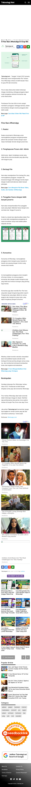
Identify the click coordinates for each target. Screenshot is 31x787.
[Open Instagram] (17, 779)
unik (8, 716)
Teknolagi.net (20, 783)
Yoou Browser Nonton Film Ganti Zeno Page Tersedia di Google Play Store (8, 612)
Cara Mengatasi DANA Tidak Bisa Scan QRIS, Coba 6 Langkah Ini (22, 612)
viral (12, 716)
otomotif (13, 710)
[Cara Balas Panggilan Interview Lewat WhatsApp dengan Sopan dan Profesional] (8, 621)
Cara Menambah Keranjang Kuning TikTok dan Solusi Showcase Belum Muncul (19, 689)
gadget (10, 707)
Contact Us (19, 766)
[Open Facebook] (11, 779)
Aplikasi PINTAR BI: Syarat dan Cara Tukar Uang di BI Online (22, 630)
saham (4, 713)
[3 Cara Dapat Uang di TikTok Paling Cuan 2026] (8, 640)
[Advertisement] (15, 21)
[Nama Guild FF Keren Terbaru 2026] (23, 640)
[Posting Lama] (23, 657)
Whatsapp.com (12, 417)
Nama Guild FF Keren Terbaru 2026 (22, 648)
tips (24, 713)
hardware (17, 707)
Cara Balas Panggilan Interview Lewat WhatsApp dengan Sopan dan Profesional (7, 631)
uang (3, 716)
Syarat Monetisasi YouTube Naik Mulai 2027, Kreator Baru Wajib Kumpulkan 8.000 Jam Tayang (18, 696)
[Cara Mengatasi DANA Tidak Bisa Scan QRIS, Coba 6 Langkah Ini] (23, 603)
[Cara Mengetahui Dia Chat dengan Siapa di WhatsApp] (23, 584)
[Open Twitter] (14, 779)
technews (18, 713)
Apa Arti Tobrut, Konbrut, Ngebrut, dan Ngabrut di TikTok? (18, 681)
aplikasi (23, 571)
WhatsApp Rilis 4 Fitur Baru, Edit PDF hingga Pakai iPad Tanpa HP (7, 593)
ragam (24, 710)
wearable (18, 716)
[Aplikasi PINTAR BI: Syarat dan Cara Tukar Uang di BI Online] (23, 621)
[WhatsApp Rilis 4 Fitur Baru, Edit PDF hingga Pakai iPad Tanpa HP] (8, 584)
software (10, 713)
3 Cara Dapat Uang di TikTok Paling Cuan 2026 (8, 648)
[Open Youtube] (20, 779)
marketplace (5, 710)
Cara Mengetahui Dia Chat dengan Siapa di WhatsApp (23, 592)
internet (24, 707)
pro (19, 710)
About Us (4, 766)
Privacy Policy (20, 769)
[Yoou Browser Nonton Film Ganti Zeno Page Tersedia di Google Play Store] (8, 603)
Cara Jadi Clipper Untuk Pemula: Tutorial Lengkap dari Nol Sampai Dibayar (18, 668)
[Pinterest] (24, 46)
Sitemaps (4, 775)
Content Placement (21, 772)
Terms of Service (6, 772)
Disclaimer (5, 769)
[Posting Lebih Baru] (28, 657)
